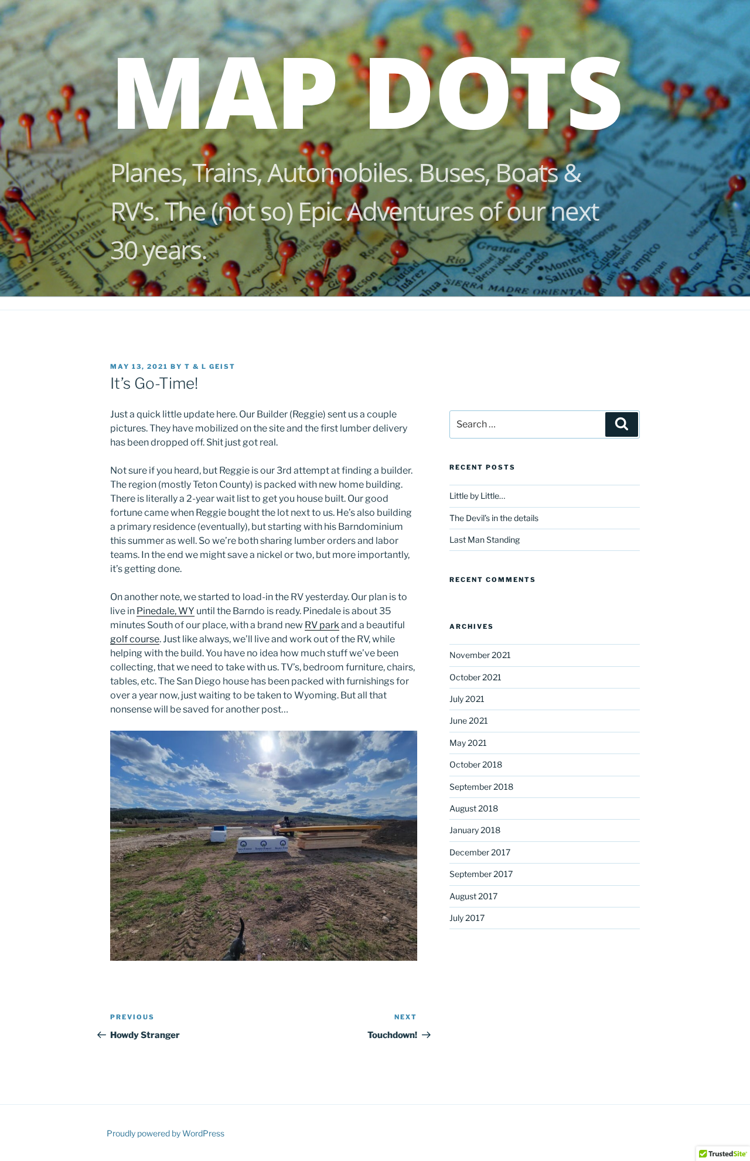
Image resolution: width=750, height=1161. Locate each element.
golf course (134, 639)
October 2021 (475, 677)
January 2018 (474, 830)
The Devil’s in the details (493, 518)
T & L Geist (210, 366)
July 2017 (467, 918)
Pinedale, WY (166, 611)
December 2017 (479, 852)
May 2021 (468, 743)
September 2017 (481, 874)
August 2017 (473, 896)
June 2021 (468, 720)
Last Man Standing (484, 539)
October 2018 (475, 764)
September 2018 (481, 787)
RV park (322, 625)
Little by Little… (477, 496)
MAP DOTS (366, 90)
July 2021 (467, 699)
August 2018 (473, 808)
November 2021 (480, 655)
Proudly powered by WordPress (165, 1133)
